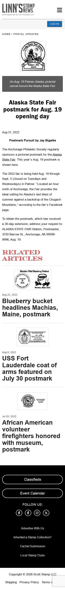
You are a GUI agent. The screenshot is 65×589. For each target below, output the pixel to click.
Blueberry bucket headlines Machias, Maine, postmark (30, 308)
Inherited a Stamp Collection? (32, 537)
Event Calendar (32, 493)
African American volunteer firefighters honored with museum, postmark (31, 436)
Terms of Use (51, 582)
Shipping (11, 582)
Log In (54, 23)
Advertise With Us (32, 528)
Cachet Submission (32, 546)
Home (6, 34)
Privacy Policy (29, 582)
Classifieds (32, 479)
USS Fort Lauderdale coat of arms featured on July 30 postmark (29, 368)
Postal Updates (25, 34)
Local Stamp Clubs (32, 555)
